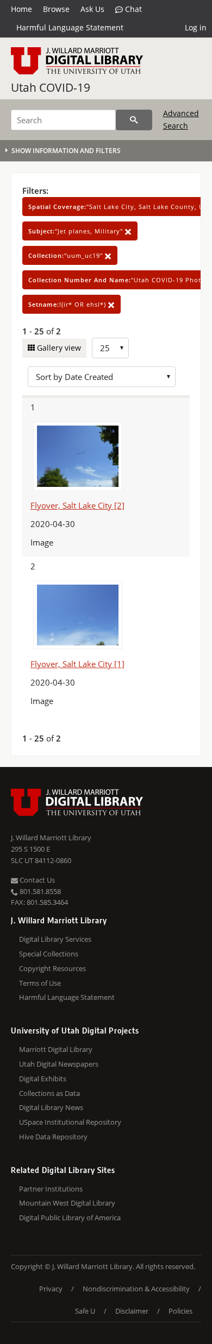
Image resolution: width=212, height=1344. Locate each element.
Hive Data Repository (53, 1137)
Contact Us (36, 880)
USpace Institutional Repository (70, 1122)
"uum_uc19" (66, 255)
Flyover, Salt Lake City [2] (77, 505)
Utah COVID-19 (50, 87)
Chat (132, 9)
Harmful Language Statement (69, 27)
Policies (180, 1311)
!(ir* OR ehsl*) (68, 304)
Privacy (51, 1289)
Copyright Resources (52, 968)
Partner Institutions (51, 1189)
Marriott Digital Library (55, 1049)
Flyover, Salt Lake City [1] (77, 663)
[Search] (134, 120)
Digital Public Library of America (70, 1217)
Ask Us (92, 9)
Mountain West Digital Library (67, 1203)
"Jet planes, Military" (76, 231)
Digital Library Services (55, 939)
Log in (196, 27)
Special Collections (48, 954)
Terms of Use (40, 983)
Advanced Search (181, 119)
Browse (56, 9)
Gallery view (58, 348)
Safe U (85, 1311)
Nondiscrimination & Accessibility (136, 1289)
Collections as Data (49, 1093)
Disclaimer (131, 1311)
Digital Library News (51, 1107)
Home (21, 9)
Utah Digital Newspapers (58, 1064)
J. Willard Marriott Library (51, 837)
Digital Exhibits (42, 1078)
